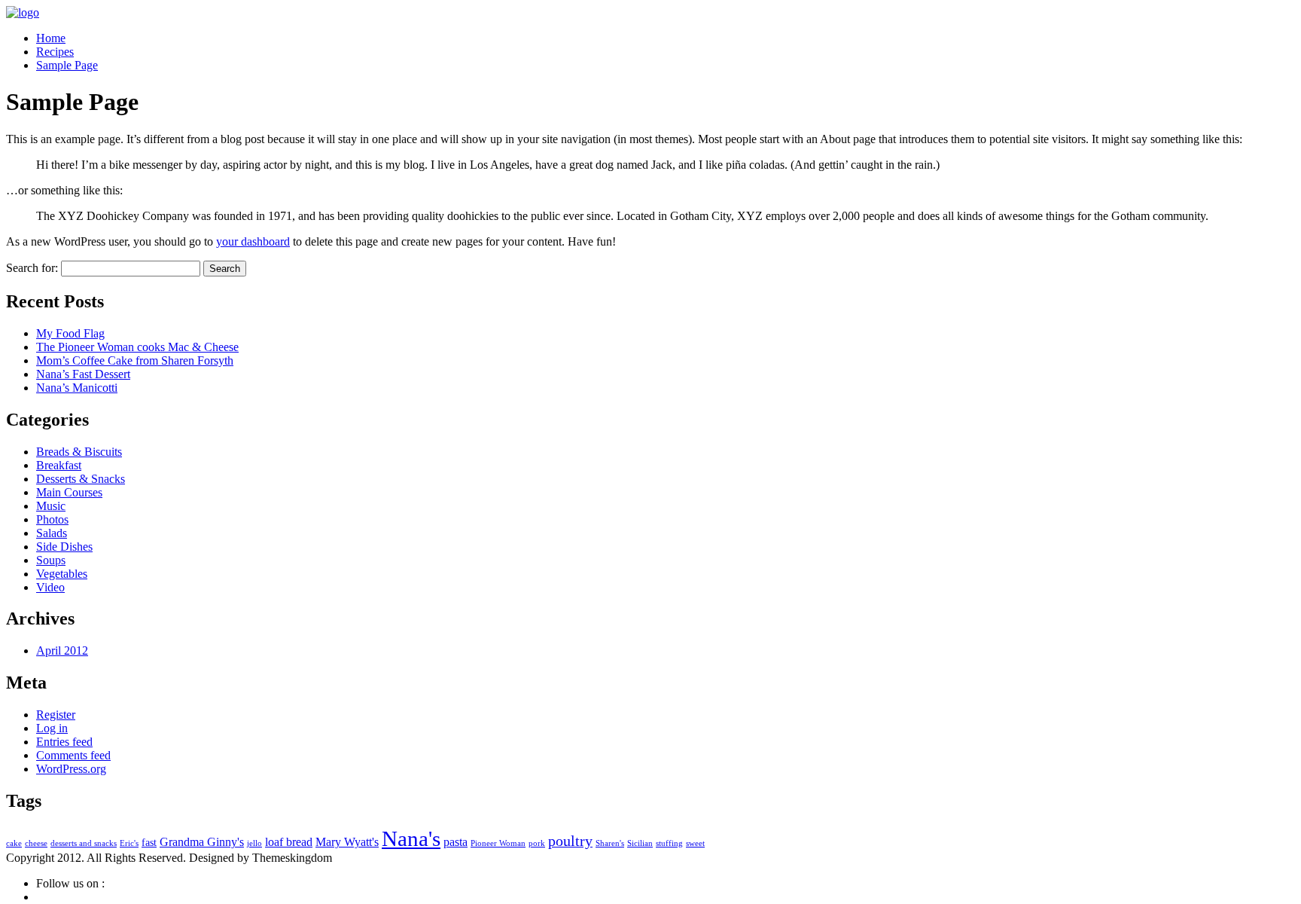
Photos (52, 519)
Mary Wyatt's (347, 841)
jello (254, 843)
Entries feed (64, 741)
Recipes (55, 51)
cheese (36, 843)
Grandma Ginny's (202, 841)
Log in (52, 728)
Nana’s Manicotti (76, 387)
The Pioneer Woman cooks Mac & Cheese (137, 347)
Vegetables (61, 573)
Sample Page (67, 65)
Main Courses (69, 492)
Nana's (411, 838)
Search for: (32, 267)
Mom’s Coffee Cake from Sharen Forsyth (134, 360)
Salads (51, 533)
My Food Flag (70, 333)
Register (55, 714)
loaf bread (288, 841)
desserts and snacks (83, 843)
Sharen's (610, 843)
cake (14, 843)
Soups (51, 560)
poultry (570, 841)
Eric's (129, 843)
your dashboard (253, 241)
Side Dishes (64, 546)
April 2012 (62, 650)
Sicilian (640, 843)
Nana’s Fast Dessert (83, 374)
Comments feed (73, 755)
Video (50, 587)
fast (149, 842)
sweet (695, 843)
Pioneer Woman (498, 843)
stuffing (669, 843)
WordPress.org (71, 768)
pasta (455, 841)
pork (537, 843)
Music (51, 505)
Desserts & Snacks (80, 478)
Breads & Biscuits (79, 451)
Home (51, 38)
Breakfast (58, 465)
